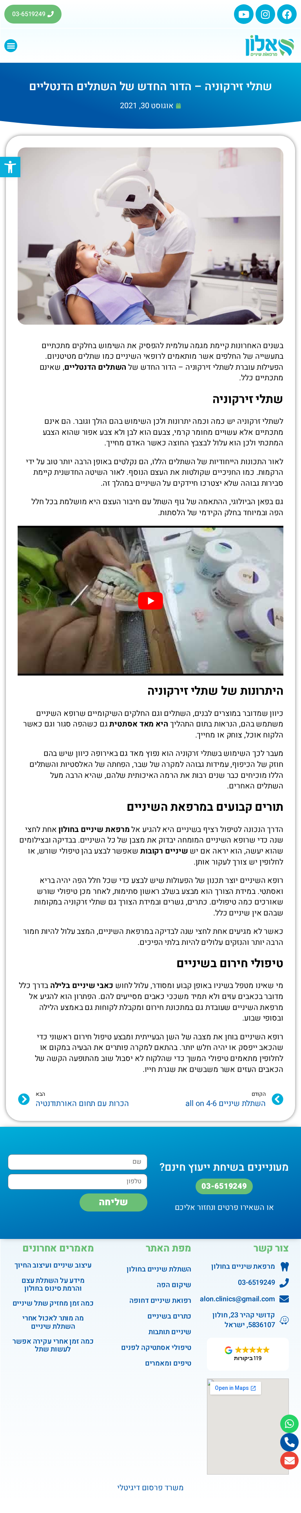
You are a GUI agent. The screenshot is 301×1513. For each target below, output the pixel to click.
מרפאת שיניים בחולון (93, 829)
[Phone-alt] (289, 1442)
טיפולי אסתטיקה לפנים (156, 1347)
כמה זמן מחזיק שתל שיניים (53, 1303)
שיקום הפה (174, 1285)
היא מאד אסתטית (138, 724)
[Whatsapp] (289, 1424)
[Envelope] (289, 1460)
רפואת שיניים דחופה (160, 1300)
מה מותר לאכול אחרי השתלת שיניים (53, 1322)
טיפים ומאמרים (168, 1363)
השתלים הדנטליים (95, 367)
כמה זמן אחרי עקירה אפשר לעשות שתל (53, 1345)
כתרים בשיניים (169, 1316)
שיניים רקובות (163, 851)
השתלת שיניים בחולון (159, 1269)
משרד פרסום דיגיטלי (150, 1487)
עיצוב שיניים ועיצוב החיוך (53, 1265)
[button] (10, 45)
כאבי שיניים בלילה (81, 985)
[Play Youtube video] (150, 600)
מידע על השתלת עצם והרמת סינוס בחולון (53, 1284)
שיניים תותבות (170, 1332)
